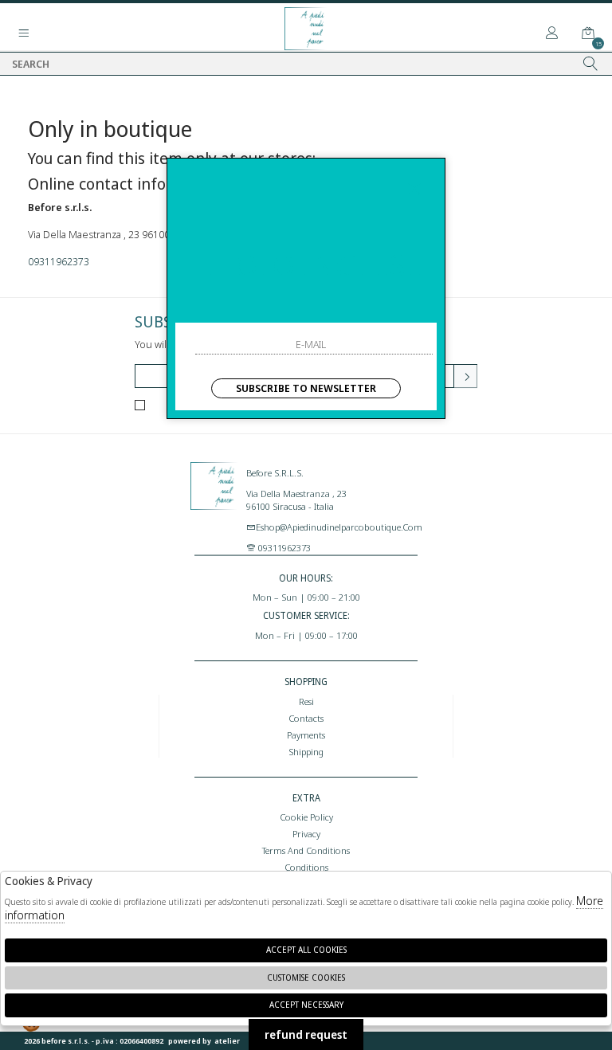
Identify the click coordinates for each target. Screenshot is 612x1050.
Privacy (306, 833)
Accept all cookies (306, 949)
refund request (306, 1034)
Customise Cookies (306, 977)
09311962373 (58, 261)
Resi (306, 701)
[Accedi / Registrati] (552, 33)
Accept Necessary (306, 1004)
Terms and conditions (306, 850)
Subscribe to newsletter (306, 388)
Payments (306, 734)
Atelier (227, 1041)
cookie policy (306, 816)
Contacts (306, 717)
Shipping (306, 751)
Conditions (306, 866)
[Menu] (24, 33)
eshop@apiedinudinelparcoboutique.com (339, 526)
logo (214, 501)
